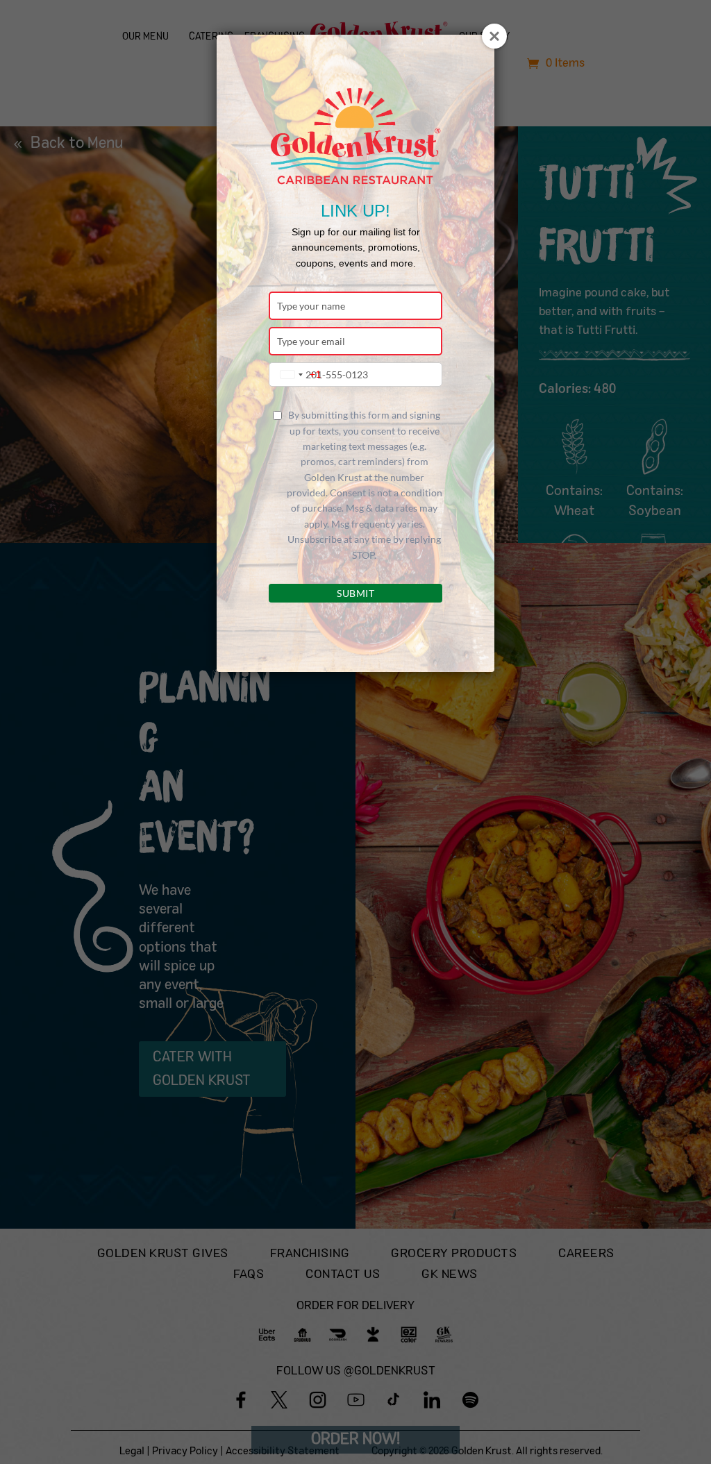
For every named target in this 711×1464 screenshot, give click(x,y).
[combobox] (297, 374)
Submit (355, 593)
